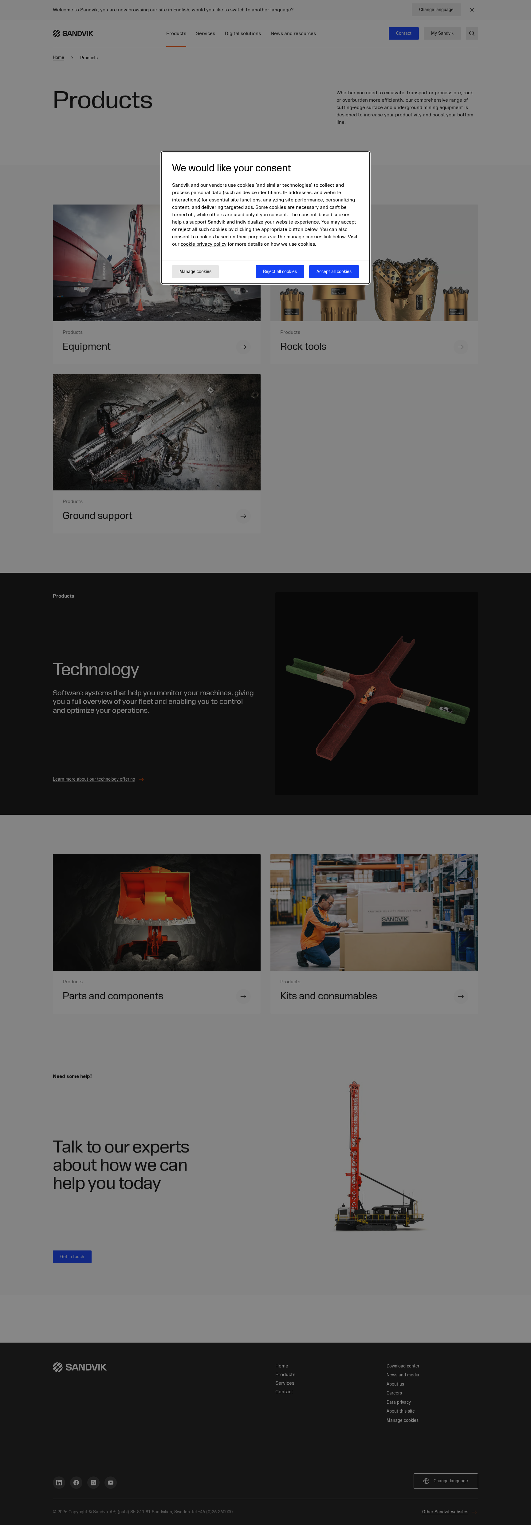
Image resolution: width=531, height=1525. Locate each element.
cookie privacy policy (203, 244)
